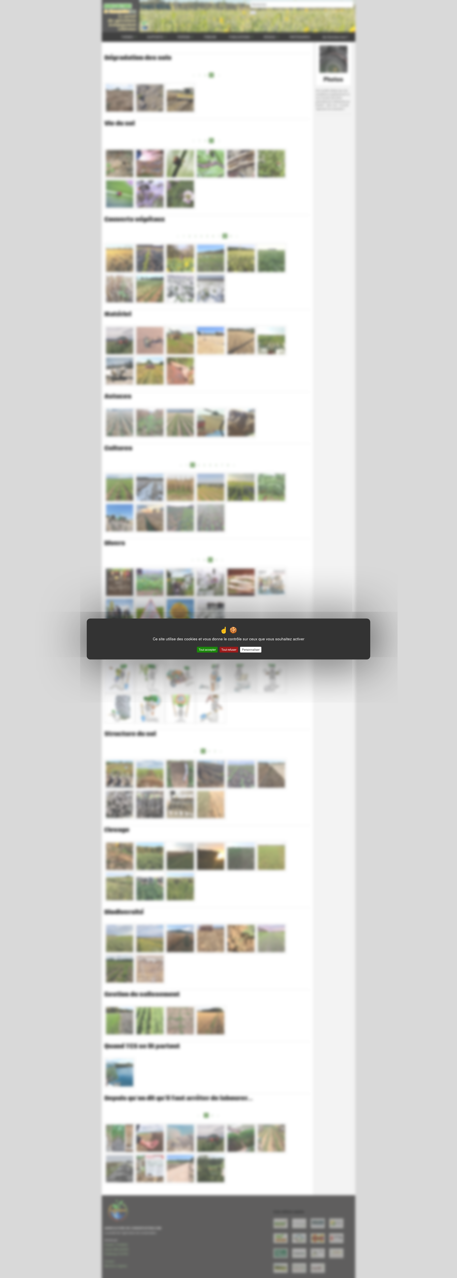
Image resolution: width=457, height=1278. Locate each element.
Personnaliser (251, 649)
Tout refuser (228, 649)
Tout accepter (207, 649)
